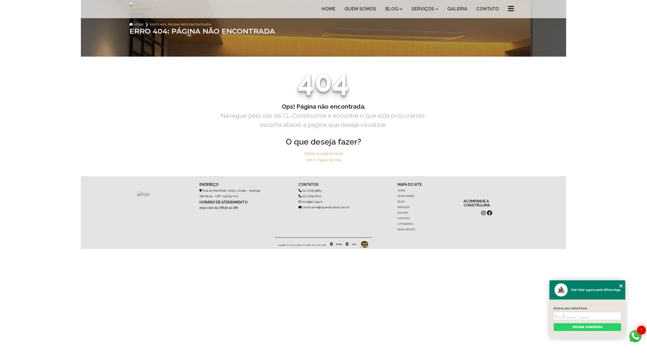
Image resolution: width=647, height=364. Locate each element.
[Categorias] (511, 9)
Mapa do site (406, 229)
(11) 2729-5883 (311, 190)
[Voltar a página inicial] (141, 9)
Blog (391, 8)
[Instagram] (483, 213)
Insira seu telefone (570, 308)
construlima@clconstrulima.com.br (326, 207)
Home (328, 8)
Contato (487, 8)
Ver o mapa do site (323, 159)
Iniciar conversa (587, 327)
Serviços (422, 8)
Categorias (405, 223)
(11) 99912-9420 (311, 201)
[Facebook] (489, 213)
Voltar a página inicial (323, 153)
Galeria (457, 8)
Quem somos (360, 8)
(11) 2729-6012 (312, 196)
